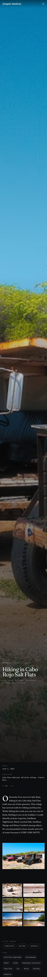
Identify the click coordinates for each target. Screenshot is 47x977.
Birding (36, 969)
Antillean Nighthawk (12, 957)
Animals (6, 663)
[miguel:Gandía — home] (11, 4)
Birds (26, 969)
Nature (22, 946)
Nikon (6, 963)
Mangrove (7, 974)
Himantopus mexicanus (31, 963)
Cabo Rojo (8, 969)
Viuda (15, 963)
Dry (18, 969)
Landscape (9, 946)
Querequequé (31, 957)
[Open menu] (43, 4)
